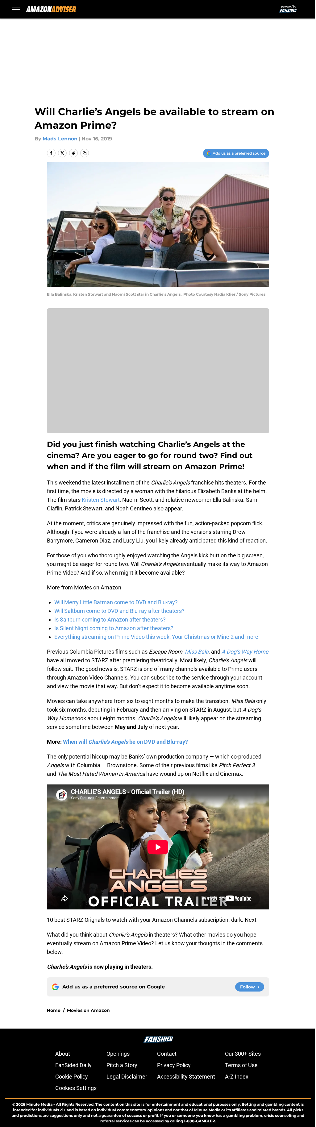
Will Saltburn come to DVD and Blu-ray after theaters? (119, 611)
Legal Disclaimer (126, 1076)
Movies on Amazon (88, 1010)
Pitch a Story (121, 1065)
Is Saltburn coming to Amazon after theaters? (110, 619)
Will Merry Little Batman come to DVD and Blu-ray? (116, 602)
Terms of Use (241, 1065)
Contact (167, 1053)
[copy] (84, 153)
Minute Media (39, 1104)
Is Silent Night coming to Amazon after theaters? (113, 628)
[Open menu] (16, 9)
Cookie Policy (71, 1076)
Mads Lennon (60, 139)
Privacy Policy (174, 1065)
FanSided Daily (73, 1065)
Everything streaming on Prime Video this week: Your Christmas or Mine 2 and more (156, 637)
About (62, 1053)
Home (53, 1010)
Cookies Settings (76, 1088)
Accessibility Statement (186, 1076)
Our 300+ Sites (243, 1053)
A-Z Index (236, 1076)
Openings (118, 1053)
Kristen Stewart (101, 500)
